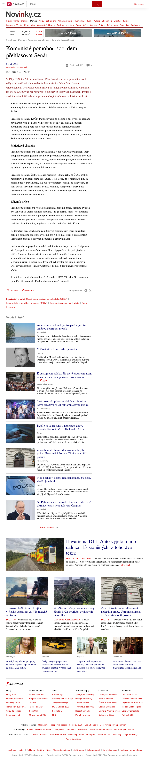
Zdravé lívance (82, 703)
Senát (84, 303)
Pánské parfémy (73, 739)
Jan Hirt (32, 703)
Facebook (11, 750)
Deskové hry (104, 734)
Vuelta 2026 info (36, 694)
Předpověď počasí (58, 725)
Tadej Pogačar (35, 707)
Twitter (21, 750)
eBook (71, 65)
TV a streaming (43, 409)
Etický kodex (78, 750)
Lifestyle (117, 21)
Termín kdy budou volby (17, 707)
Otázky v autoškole (130, 711)
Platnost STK (127, 715)
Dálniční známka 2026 (131, 698)
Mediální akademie (61, 750)
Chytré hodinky (131, 734)
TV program (112, 25)
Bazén (30, 729)
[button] (20, 333)
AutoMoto (24, 25)
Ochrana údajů (93, 750)
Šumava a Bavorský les (109, 703)
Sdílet (82, 65)
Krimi (89, 21)
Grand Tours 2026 (37, 715)
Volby (41, 21)
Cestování (42, 25)
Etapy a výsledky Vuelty (40, 698)
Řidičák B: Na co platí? (131, 707)
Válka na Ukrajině (65, 21)
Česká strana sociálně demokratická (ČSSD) (46, 299)
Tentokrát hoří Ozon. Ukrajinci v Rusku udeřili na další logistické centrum (26, 611)
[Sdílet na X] (90, 290)
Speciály (93, 25)
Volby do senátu (13, 711)
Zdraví (39, 433)
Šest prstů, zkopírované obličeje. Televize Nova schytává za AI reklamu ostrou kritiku (62, 403)
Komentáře (80, 21)
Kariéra (40, 750)
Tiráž (48, 750)
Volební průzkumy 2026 (17, 698)
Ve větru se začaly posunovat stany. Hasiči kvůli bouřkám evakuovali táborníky (74, 611)
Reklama (31, 750)
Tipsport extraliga (60, 703)
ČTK (16, 63)
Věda (33, 25)
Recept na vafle (82, 711)
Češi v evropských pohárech (113, 725)
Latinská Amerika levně (109, 711)
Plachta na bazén (43, 729)
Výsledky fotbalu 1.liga (62, 698)
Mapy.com (43, 725)
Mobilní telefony (39, 734)
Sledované (135, 25)
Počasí (102, 25)
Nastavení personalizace (131, 750)
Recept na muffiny (83, 698)
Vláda (76, 303)
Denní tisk (124, 25)
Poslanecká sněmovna (60, 303)
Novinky (9, 63)
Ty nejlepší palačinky (84, 694)
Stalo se (25, 21)
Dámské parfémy (76, 734)
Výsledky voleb (13, 703)
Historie (51, 25)
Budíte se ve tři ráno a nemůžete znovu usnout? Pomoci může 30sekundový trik (60, 427)
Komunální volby (13, 715)
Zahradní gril (120, 729)
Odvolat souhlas (110, 750)
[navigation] (3, 4)
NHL (54, 715)
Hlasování (10, 307)
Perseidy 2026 (75, 725)
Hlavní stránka (12, 21)
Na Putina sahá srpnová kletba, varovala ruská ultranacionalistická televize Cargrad (64, 503)
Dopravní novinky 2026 (132, 703)
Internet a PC (12, 25)
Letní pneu (91, 734)
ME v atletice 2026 (60, 707)
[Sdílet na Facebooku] (85, 290)
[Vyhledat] (97, 4)
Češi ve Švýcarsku (107, 707)
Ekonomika (107, 21)
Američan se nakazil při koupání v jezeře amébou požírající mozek (61, 326)
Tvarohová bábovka (84, 707)
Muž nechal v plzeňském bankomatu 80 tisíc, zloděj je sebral (64, 479)
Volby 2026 (11, 694)
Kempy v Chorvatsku (108, 694)
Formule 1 (57, 711)
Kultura (97, 21)
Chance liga (57, 694)
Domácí (33, 21)
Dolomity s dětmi (106, 715)
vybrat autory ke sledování (16, 67)
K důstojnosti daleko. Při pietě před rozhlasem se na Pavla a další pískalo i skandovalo (64, 375)
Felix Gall (33, 711)
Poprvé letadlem (106, 698)
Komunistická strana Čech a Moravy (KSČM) (26, 303)
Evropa (40, 353)
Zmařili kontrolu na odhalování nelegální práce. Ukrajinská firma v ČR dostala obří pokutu (61, 453)
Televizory (116, 734)
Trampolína (59, 729)
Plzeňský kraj (42, 461)
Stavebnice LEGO (57, 734)
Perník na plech (82, 715)
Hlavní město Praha (45, 385)
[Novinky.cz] (23, 15)
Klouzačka (82, 729)
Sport (78, 25)
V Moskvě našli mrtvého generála (57, 349)
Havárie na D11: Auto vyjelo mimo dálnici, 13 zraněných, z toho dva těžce (101, 547)
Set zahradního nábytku (101, 729)
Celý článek (124, 564)
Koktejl (126, 21)
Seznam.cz (139, 4)
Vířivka (131, 729)
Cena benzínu (91, 725)
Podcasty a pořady (65, 25)
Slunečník (71, 729)
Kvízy (85, 25)
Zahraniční (51, 21)
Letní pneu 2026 (129, 694)
